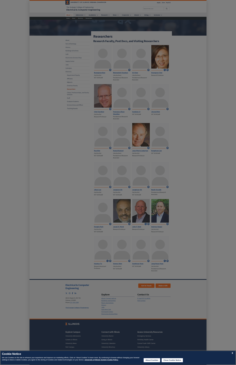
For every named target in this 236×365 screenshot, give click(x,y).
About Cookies (151, 360)
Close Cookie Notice (172, 360)
